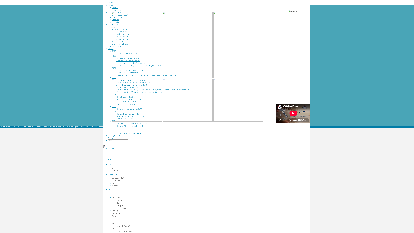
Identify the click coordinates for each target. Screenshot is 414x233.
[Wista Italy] (109, 148)
